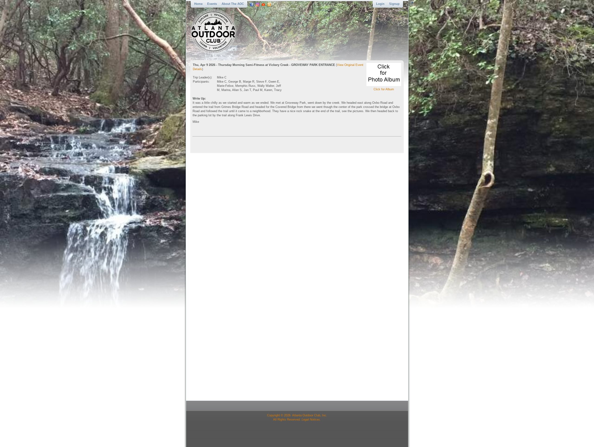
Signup (394, 4)
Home (198, 4)
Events (212, 4)
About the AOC (233, 4)
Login (380, 4)
